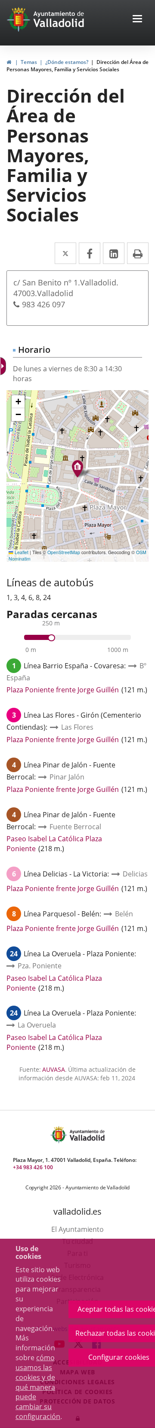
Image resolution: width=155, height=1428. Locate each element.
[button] (137, 19)
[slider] (51, 638)
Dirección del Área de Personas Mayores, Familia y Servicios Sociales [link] (77, 65)
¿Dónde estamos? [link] (66, 62)
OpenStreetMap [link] (63, 552)
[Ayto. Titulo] (86, 1134)
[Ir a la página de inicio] (19, 19)
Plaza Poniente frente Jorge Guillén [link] (62, 689)
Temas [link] (29, 62)
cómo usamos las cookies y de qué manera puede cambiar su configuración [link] (38, 1387)
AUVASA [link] (53, 1069)
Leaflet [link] (20, 552)
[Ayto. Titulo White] (59, 19)
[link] (3, 366)
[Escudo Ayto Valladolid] (59, 1134)
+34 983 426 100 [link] (33, 1167)
